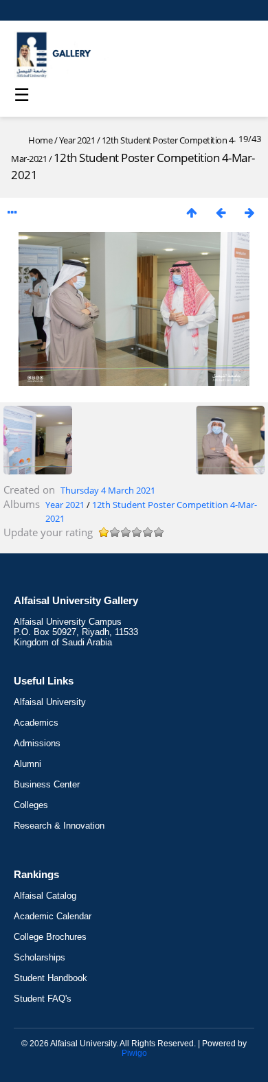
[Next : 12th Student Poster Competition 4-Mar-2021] (249, 212)
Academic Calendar (52, 916)
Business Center (47, 784)
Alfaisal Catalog (45, 895)
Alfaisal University (50, 702)
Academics (36, 722)
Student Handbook (50, 978)
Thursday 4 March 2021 (107, 490)
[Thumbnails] (191, 212)
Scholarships (39, 957)
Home (40, 140)
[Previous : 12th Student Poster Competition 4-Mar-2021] (220, 212)
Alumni (27, 764)
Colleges (31, 805)
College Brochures (50, 937)
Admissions (37, 743)
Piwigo (134, 1053)
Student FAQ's (42, 998)
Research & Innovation (59, 825)
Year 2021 (77, 140)
